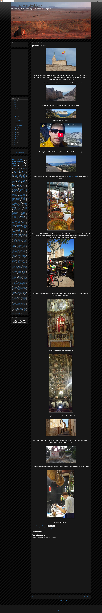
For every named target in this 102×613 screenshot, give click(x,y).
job (17, 288)
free (13, 200)
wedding (14, 234)
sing (17, 302)
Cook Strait (25, 241)
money (13, 292)
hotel (15, 287)
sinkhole (21, 302)
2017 (15, 108)
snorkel (13, 303)
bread (24, 268)
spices (13, 304)
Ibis (24, 247)
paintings (18, 293)
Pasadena (14, 195)
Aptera (19, 208)
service (23, 230)
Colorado (19, 241)
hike (24, 180)
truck (14, 310)
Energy (23, 174)
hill (19, 286)
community (20, 273)
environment (17, 221)
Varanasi (13, 261)
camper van (22, 218)
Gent (21, 245)
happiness (25, 284)
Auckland (25, 208)
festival (13, 222)
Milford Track (21, 251)
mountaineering (21, 181)
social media (19, 303)
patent (26, 293)
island (24, 287)
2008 (15, 142)
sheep (18, 300)
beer (20, 185)
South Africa (25, 256)
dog (20, 180)
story (13, 305)
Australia (16, 191)
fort (22, 281)
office (24, 292)
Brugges (18, 240)
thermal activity (20, 308)
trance (20, 309)
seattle (24, 299)
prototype (22, 294)
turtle (13, 232)
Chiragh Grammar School (18, 179)
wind (19, 234)
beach (13, 198)
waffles (24, 310)
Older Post (87, 597)
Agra (25, 235)
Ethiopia (13, 244)
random (21, 204)
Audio (25, 190)
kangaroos (21, 288)
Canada (25, 209)
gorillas (13, 284)
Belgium (15, 239)
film (20, 188)
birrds (20, 266)
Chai (22, 240)
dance (24, 198)
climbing (18, 220)
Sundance (14, 197)
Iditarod (14, 194)
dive (15, 277)
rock (19, 230)
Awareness (22, 191)
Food (16, 176)
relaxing (15, 297)
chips (15, 271)
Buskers (20, 209)
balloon (24, 265)
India (14, 164)
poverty (15, 229)
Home (61, 597)
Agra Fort (14, 236)
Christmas (23, 211)
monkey (19, 202)
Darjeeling (25, 182)
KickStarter (14, 213)
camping (23, 176)
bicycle (22, 165)
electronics (14, 188)
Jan (16, 129)
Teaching (17, 184)
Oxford (23, 194)
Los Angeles (17, 160)
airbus (19, 262)
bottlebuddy (25, 267)
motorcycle (19, 292)
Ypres (21, 261)
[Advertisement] (61, 583)
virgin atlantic (19, 310)
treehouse (25, 309)
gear (14, 282)
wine (23, 234)
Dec (16, 116)
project (14, 174)
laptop (26, 288)
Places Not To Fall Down (44, 527)
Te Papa (19, 258)
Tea (26, 216)
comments (14, 273)
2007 (15, 144)
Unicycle (21, 171)
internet (23, 200)
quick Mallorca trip (19, 120)
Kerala (13, 249)
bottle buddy (19, 267)
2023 (15, 102)
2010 (15, 138)
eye (24, 221)
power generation (23, 229)
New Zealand (17, 162)
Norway (24, 214)
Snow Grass (18, 256)
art (26, 171)
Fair (19, 212)
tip (12, 309)
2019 (15, 106)
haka (21, 284)
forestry (23, 199)
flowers (17, 199)
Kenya (22, 170)
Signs (23, 172)
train (13, 182)
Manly (18, 250)
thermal (15, 308)
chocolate (20, 271)
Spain (52, 527)
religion (19, 297)
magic (25, 289)
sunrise (13, 231)
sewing (13, 300)
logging (20, 289)
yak (20, 313)
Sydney (20, 197)
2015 (15, 113)
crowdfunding (14, 276)
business (14, 218)
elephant (25, 278)
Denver (19, 242)
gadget (25, 281)
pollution (25, 227)
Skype (13, 256)
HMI (19, 193)
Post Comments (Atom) (64, 600)
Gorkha (18, 246)
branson (19, 268)
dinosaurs (25, 276)
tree (15, 208)
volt (18, 232)
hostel (23, 286)
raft (26, 294)
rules (16, 298)
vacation (21, 189)
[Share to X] (51, 526)
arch (24, 263)
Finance (23, 212)
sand (24, 205)
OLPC (25, 175)
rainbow (20, 295)
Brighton (13, 240)
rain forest (16, 295)
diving (19, 277)
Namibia (17, 252)
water (20, 175)
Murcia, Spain (73, 176)
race (15, 230)
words (13, 313)
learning (14, 202)
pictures (19, 227)
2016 (15, 111)
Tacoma (22, 257)
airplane (23, 262)
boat (13, 186)
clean (13, 272)
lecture (14, 181)
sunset (25, 305)
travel (26, 207)
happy (18, 223)
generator (19, 282)
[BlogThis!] (49, 526)
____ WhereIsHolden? (26, 5)
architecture (14, 265)
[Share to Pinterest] (54, 526)
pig (18, 294)
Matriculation (14, 251)
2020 (15, 104)
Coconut (15, 241)
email (15, 279)
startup (15, 189)
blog (24, 185)
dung (24, 277)
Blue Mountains (22, 239)
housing (19, 287)
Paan (25, 252)
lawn (14, 289)
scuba (13, 207)
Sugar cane (16, 257)
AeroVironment (19, 235)
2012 (15, 134)
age (24, 197)
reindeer (25, 295)
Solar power (22, 195)
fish (13, 199)
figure (18, 279)
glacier (13, 223)
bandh (13, 266)
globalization (25, 282)
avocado (19, 265)
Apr (16, 118)
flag (21, 279)
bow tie (15, 268)
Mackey (23, 249)
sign (18, 207)
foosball (18, 281)
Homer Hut (14, 247)
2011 (15, 136)
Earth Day (14, 212)
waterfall (23, 232)
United (21, 260)
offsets (13, 227)
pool (17, 204)
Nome (21, 252)
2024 (15, 100)
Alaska (21, 190)
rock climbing (18, 205)
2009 (15, 140)
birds (16, 172)
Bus (15, 209)
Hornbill (20, 247)
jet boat (23, 223)
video (18, 174)
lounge (13, 225)
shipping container (23, 300)
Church (13, 193)
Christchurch (16, 211)
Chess (26, 240)
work (17, 313)
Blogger (58, 610)
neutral (23, 226)
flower (25, 279)
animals (14, 165)
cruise (20, 276)
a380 (15, 262)
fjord (19, 222)
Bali (24, 177)
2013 (15, 132)
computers (24, 220)
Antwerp (23, 236)
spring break (18, 304)
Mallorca (37, 527)
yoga (23, 313)
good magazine (23, 283)
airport (23, 217)
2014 (15, 115)
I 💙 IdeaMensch (20, 152)
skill (25, 302)
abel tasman (17, 217)
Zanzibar (25, 261)
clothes (23, 272)
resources (24, 297)
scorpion (18, 299)
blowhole (24, 266)
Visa (18, 261)
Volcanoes (14, 180)
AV (26, 234)
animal (19, 263)
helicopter (15, 286)
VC (25, 260)
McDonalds (22, 213)
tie (25, 308)
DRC (15, 242)
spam (24, 303)
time (22, 207)
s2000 (24, 298)
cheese (18, 198)
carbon (14, 177)
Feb (16, 127)
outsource (25, 202)
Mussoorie (18, 214)
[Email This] (48, 526)
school (13, 299)
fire (19, 177)
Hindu (24, 193)
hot (26, 286)
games (18, 200)
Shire (19, 255)
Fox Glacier (20, 244)
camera (18, 186)
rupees (20, 298)
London (18, 249)
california (14, 175)
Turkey (14, 171)
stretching (17, 305)
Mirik (13, 214)
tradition (16, 309)
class (13, 220)
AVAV (14, 235)
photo (15, 294)
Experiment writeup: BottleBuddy (18, 124)
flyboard (13, 281)
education (20, 278)
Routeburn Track (15, 216)
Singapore (23, 255)
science (22, 164)
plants (20, 203)
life (17, 289)
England (23, 242)
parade (15, 203)
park (22, 293)
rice (13, 298)
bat (16, 266)
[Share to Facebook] (52, 526)
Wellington (14, 185)
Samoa (17, 168)
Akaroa (19, 236)
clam (24, 271)
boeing (13, 267)
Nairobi (19, 194)
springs (24, 304)
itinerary (13, 288)
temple (19, 231)
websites (19, 182)
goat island (16, 283)
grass (17, 284)
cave (24, 186)
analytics (14, 263)
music (18, 226)
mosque (19, 225)
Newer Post (35, 597)
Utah (23, 184)
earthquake (14, 278)
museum (25, 188)
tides (24, 231)
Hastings (23, 246)
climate (18, 272)
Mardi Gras (23, 250)
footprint (23, 222)
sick (14, 302)
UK (18, 260)
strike (22, 305)
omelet (13, 293)
